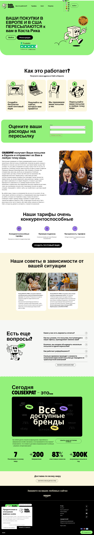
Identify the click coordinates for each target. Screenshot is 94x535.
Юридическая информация (66, 521)
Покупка (50, 6)
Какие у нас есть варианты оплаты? (59, 333)
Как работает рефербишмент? (56, 351)
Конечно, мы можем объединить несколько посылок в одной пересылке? (63, 345)
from (51, 125)
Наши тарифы (63, 511)
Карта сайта (63, 525)
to (50, 129)
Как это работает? (21, 6)
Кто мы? (62, 507)
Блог (42, 6)
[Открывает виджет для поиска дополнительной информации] (86, 532)
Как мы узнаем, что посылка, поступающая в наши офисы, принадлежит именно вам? (63, 339)
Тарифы (34, 6)
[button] (65, 332)
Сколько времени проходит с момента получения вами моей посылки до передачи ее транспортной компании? (64, 358)
